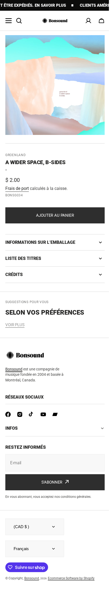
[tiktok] (31, 414)
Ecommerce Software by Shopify (71, 578)
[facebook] (8, 414)
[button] (101, 20)
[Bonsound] (55, 20)
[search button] (19, 20)
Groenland (15, 155)
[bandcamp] (55, 414)
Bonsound (31, 578)
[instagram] (20, 414)
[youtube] (43, 414)
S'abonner (49, 482)
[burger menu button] (8, 20)
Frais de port (17, 188)
